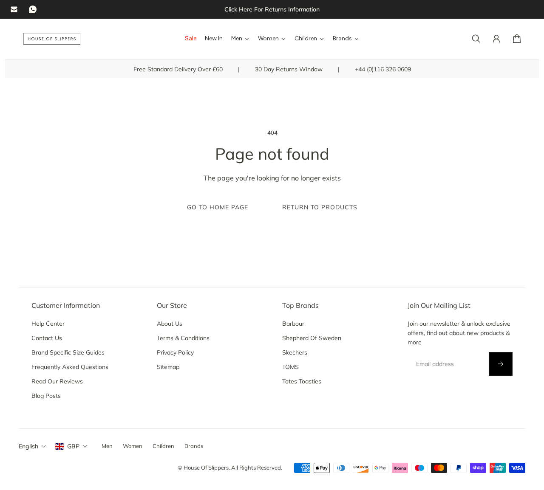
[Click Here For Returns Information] (272, 9)
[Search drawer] (476, 38)
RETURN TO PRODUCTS (319, 207)
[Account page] (496, 38)
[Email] (14, 9)
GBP (73, 446)
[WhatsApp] (32, 9)
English (28, 446)
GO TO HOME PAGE (217, 207)
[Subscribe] (501, 364)
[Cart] (517, 38)
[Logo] (52, 39)
